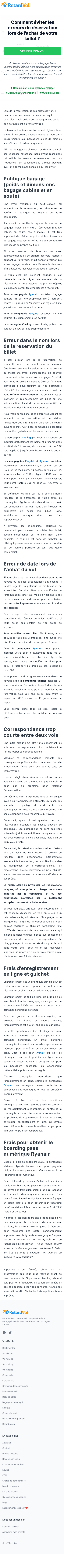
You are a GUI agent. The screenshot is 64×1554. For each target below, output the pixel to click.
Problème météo (10, 1391)
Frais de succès (10, 1491)
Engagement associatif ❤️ (15, 1507)
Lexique (6, 1407)
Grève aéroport (9, 1413)
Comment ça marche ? (13, 1464)
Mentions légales (10, 1486)
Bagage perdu (9, 1397)
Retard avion (8, 1424)
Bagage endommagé (12, 1402)
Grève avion (8, 1375)
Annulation (7, 1353)
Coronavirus (8, 1380)
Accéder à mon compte (13, 1532)
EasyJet (8, 1085)
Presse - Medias (10, 1453)
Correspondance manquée (15, 1386)
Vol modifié (7, 1369)
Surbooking (8, 1364)
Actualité (6, 1442)
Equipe (5, 1469)
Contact (6, 1448)
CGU (4, 1475)
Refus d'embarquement (13, 1418)
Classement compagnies (14, 1497)
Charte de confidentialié (14, 1480)
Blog (4, 1502)
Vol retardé (7, 1359)
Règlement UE (9, 1348)
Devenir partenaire (11, 1459)
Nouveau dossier (10, 1526)
